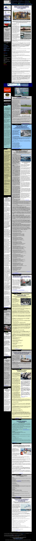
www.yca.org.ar (20, 368)
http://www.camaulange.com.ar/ (25, 123)
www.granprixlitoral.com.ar (26, 429)
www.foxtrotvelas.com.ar (7, 9)
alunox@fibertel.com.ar (8, 15)
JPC (6, 40)
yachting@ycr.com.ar (14, 442)
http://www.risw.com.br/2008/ (19, 349)
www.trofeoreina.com (29, 271)
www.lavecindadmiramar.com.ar (7, 98)
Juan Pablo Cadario (16, 292)
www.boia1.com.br (6, 385)
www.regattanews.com (16, 272)
